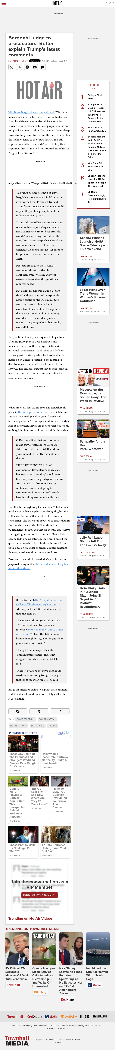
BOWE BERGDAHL (26, 719)
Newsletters (44, 1025)
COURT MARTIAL (47, 719)
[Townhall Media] (17, 1040)
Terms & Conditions (68, 1025)
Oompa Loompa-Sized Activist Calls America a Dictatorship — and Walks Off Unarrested (43, 977)
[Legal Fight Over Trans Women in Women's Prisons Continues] (93, 276)
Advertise (55, 1025)
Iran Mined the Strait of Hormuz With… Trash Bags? (97, 974)
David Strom (86, 456)
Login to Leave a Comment (39, 895)
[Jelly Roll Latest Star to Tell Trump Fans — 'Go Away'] (93, 524)
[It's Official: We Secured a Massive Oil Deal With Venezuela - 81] (17, 948)
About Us (16, 1025)
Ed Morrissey (18, 61)
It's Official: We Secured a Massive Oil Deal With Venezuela (16, 974)
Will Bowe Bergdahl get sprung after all (31, 112)
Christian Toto (87, 552)
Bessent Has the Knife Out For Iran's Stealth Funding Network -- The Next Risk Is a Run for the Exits (97, 147)
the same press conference (33, 412)
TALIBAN (52, 726)
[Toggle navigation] (3, 3)
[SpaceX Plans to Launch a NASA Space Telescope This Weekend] (93, 224)
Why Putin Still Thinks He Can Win (95, 167)
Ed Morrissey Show (29, 1025)
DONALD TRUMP (18, 726)
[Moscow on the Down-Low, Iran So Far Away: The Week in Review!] (93, 376)
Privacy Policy (83, 1025)
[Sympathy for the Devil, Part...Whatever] (93, 428)
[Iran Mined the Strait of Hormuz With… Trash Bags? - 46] (98, 948)
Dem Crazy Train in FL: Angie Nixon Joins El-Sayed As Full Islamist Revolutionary (92, 597)
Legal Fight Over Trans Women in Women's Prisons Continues (93, 295)
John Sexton (86, 256)
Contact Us (95, 1025)
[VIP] (110, 3)
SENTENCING (37, 726)
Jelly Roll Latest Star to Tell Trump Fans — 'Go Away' (93, 541)
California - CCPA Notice (57, 1028)
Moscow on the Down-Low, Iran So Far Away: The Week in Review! (93, 395)
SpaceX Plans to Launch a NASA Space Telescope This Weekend (92, 243)
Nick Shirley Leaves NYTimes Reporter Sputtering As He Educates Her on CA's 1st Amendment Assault (70, 981)
